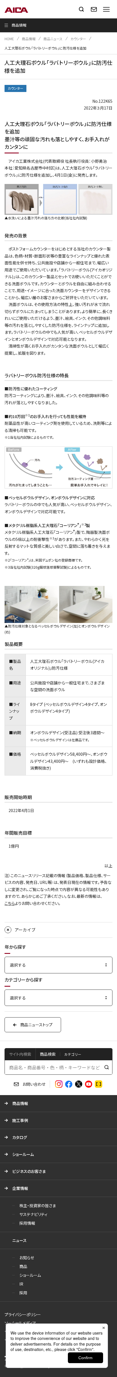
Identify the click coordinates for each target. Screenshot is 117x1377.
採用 (23, 1292)
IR (21, 1284)
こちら (10, 903)
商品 (23, 1266)
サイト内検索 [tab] (20, 1054)
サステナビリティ (33, 1214)
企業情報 (20, 1188)
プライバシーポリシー (23, 1314)
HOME (9, 38)
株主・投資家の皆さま (37, 1205)
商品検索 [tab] (48, 1054)
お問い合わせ (33, 1084)
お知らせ (26, 1257)
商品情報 (28, 38)
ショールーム (23, 1154)
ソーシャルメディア (20, 1323)
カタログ (19, 1137)
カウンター (78, 38)
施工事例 (20, 1120)
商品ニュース (52, 38)
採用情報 (27, 1223)
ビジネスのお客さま (29, 1171)
